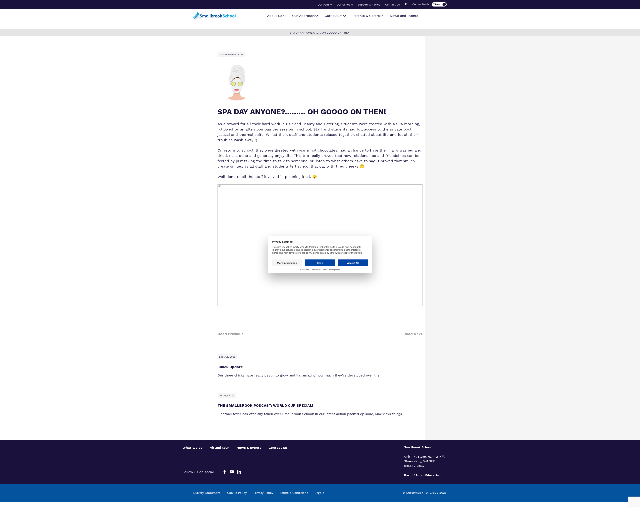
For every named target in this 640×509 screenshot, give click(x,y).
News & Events (248, 448)
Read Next (412, 334)
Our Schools (345, 4)
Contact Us (392, 4)
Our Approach (303, 15)
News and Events (404, 15)
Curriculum (333, 15)
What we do (192, 448)
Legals (319, 492)
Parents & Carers (366, 15)
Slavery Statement (206, 492)
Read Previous (230, 334)
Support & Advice (369, 4)
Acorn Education (428, 475)
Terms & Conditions (294, 492)
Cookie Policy (237, 492)
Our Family (325, 4)
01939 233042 (414, 466)
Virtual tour (219, 448)
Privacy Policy (263, 492)
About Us (274, 15)
